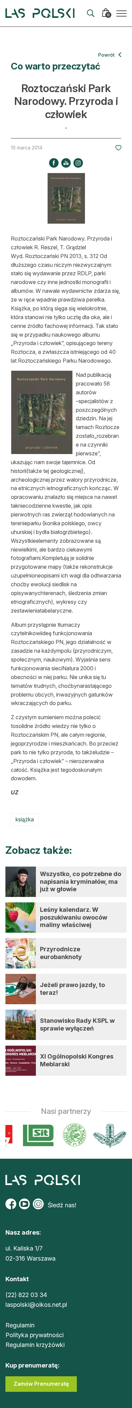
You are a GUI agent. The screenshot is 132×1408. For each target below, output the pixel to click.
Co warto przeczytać (55, 66)
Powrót (107, 55)
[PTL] (107, 1135)
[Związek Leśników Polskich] (72, 1135)
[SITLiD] (36, 1135)
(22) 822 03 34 (26, 1294)
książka (25, 819)
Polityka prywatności (34, 1335)
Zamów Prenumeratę (41, 1383)
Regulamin (20, 1325)
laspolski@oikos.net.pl (36, 1304)
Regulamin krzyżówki (35, 1344)
